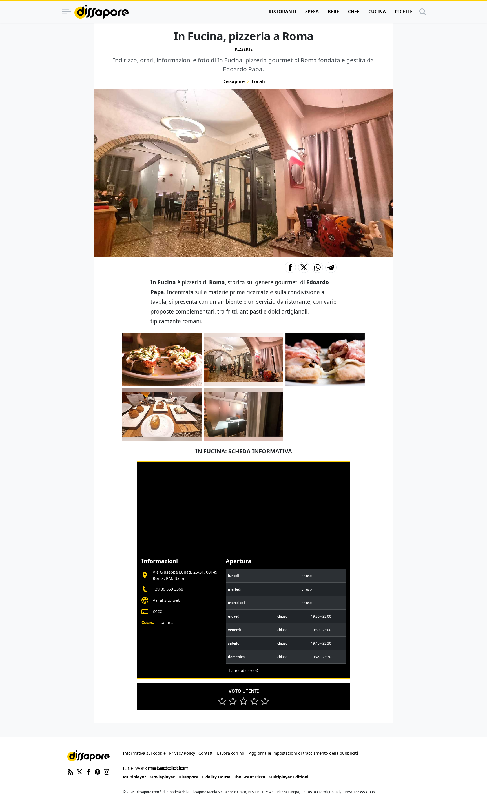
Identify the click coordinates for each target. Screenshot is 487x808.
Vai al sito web (166, 600)
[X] (79, 771)
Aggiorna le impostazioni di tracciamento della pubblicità (304, 753)
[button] (290, 267)
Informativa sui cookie (144, 753)
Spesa (312, 11)
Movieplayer (162, 777)
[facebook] (88, 771)
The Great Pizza (249, 777)
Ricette (404, 11)
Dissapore (233, 81)
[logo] (101, 12)
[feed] (70, 771)
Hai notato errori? (243, 670)
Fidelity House (216, 777)
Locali (258, 81)
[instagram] (106, 771)
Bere (333, 11)
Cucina (377, 11)
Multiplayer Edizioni (288, 777)
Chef (353, 11)
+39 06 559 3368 (168, 589)
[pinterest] (97, 771)
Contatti (206, 753)
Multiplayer (134, 777)
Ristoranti (282, 11)
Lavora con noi (231, 753)
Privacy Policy (182, 753)
